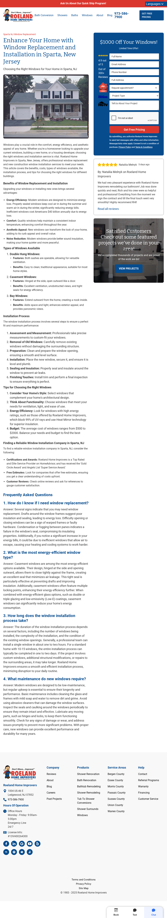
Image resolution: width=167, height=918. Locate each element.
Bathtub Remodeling (89, 786)
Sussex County (116, 798)
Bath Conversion (44, 15)
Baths (74, 15)
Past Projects (54, 798)
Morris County (116, 786)
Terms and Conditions (84, 879)
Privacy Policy (125, 147)
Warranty (143, 786)
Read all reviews (108, 209)
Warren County (116, 811)
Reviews (51, 774)
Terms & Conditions (143, 147)
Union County (115, 805)
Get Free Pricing (147, 15)
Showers (62, 15)
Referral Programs (148, 780)
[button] (134, 88)
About (99, 15)
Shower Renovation (88, 774)
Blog (109, 15)
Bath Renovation (86, 780)
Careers (51, 792)
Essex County (115, 780)
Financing (144, 792)
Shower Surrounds (87, 809)
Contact (142, 774)
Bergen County (116, 774)
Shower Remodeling (88, 792)
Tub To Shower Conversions (85, 800)
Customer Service (148, 798)
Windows (82, 815)
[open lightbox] (46, 106)
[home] (18, 15)
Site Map (83, 888)
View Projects (129, 268)
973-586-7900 (121, 15)
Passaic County (117, 792)
